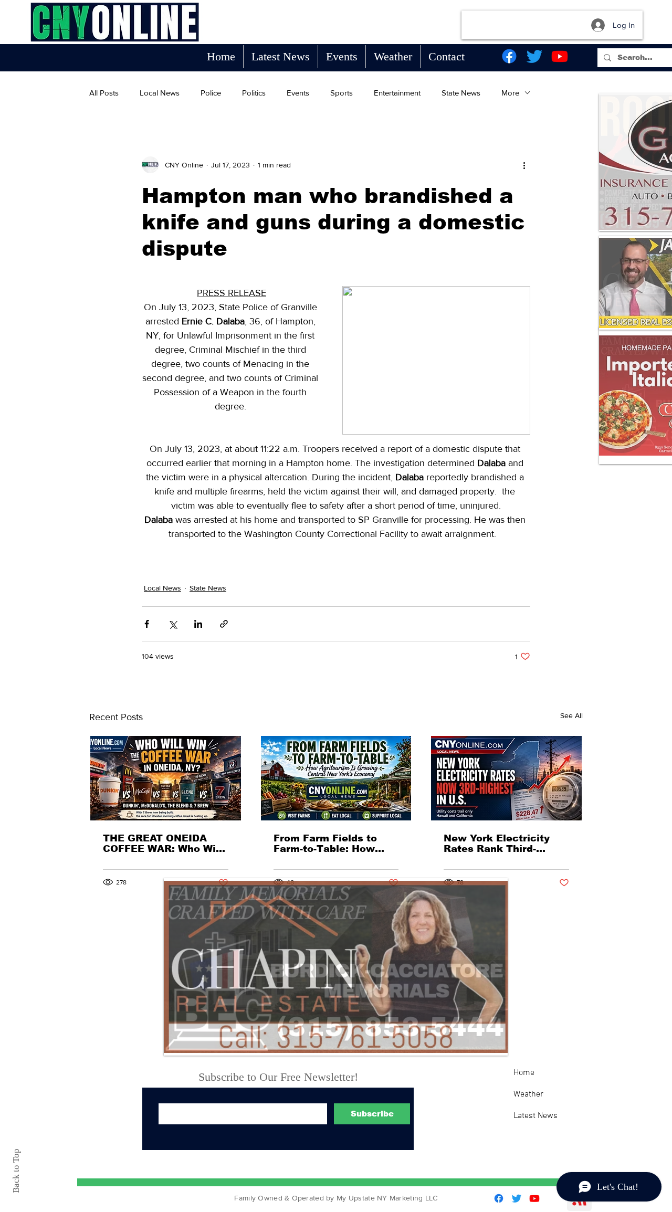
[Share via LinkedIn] (198, 624)
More (510, 92)
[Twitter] (534, 56)
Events (298, 92)
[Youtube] (559, 56)
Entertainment (397, 92)
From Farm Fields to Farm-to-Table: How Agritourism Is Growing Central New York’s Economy (333, 843)
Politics (254, 92)
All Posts (104, 92)
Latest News (535, 1116)
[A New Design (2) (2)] (336, 967)
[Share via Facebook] (147, 624)
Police (211, 92)
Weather (528, 1094)
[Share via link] (224, 624)
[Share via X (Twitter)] (172, 624)
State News (461, 92)
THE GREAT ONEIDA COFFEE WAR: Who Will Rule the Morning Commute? (162, 843)
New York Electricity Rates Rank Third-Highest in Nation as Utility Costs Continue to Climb (500, 843)
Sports (341, 92)
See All (571, 715)
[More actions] (524, 165)
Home (523, 1073)
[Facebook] (509, 56)
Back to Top (16, 1170)
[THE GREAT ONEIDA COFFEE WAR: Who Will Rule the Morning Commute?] (165, 778)
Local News (160, 92)
